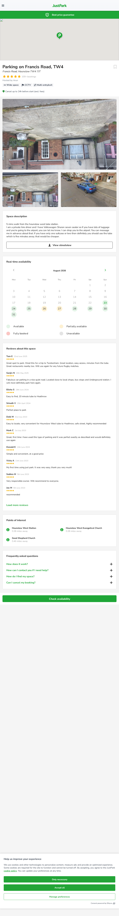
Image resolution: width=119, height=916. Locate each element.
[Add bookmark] (115, 67)
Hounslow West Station (24, 528)
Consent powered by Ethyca (101, 903)
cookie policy (10, 870)
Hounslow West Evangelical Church (84, 528)
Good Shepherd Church (23, 538)
